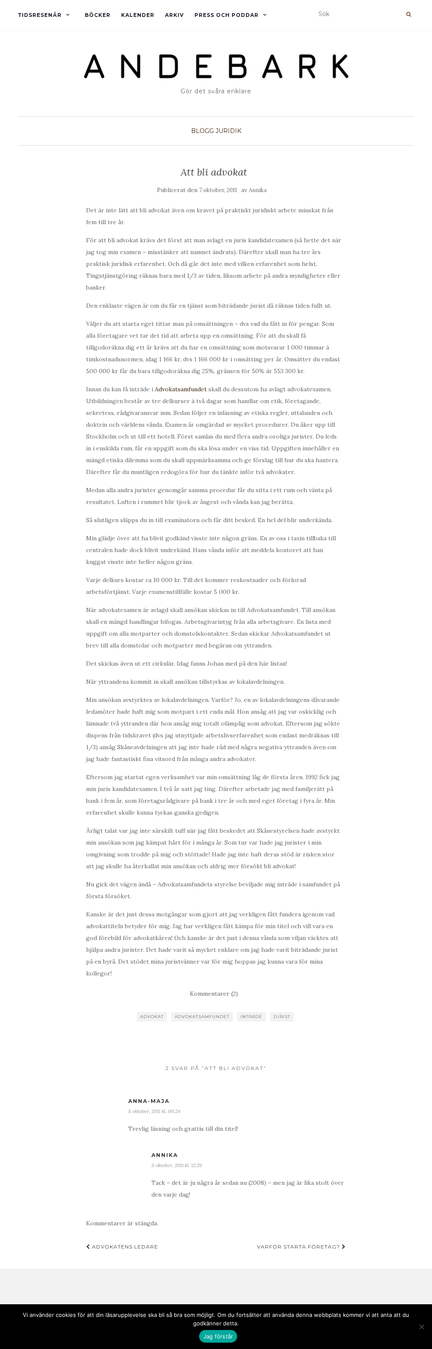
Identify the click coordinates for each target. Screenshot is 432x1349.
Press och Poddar (226, 15)
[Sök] (408, 14)
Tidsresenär (40, 15)
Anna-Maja (149, 1101)
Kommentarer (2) (214, 993)
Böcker (98, 15)
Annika (258, 190)
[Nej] (421, 1326)
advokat (152, 1016)
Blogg (202, 131)
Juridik (228, 131)
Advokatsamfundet (181, 389)
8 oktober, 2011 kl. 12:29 (176, 1165)
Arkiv (174, 15)
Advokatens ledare (124, 1246)
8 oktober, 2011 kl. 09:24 (154, 1111)
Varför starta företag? (299, 1246)
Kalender (137, 15)
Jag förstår (218, 1336)
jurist (281, 1016)
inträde (251, 1016)
